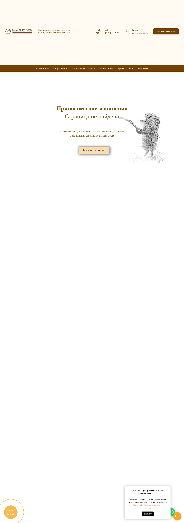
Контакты (143, 68)
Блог (130, 68)
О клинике (42, 68)
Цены (121, 68)
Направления (60, 68)
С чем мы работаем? (82, 68)
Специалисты (105, 68)
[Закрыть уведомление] (168, 488)
